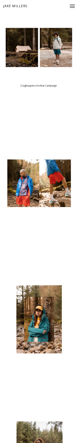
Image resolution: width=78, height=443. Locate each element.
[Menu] (72, 7)
